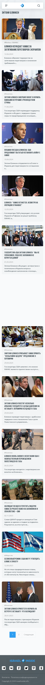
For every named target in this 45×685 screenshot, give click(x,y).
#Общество (8, 555)
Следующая (29, 635)
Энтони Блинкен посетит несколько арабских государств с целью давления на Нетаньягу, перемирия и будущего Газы (22, 406)
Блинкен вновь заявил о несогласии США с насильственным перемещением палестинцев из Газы (21, 459)
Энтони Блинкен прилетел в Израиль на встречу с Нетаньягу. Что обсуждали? (20, 610)
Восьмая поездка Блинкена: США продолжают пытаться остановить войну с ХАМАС (22, 153)
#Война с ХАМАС (11, 43)
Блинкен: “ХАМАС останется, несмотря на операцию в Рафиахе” (21, 204)
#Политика (8, 94)
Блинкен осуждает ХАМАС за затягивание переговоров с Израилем (22, 48)
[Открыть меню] (6, 5)
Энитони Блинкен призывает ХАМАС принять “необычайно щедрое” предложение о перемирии (22, 356)
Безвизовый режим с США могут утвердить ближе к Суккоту (22, 560)
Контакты (6, 677)
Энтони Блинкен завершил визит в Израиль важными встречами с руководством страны (22, 100)
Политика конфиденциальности (24, 677)
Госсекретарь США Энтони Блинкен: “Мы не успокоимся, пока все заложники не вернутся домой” (21, 255)
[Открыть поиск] (39, 5)
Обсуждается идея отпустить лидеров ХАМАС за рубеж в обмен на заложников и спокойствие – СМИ (21, 509)
